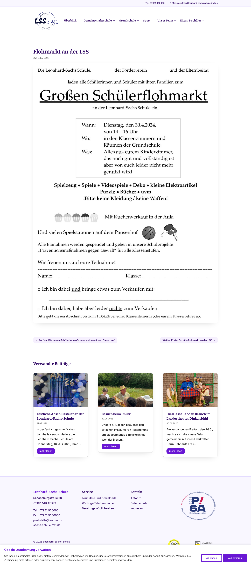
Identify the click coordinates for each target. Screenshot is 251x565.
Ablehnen (211, 557)
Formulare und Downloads (99, 498)
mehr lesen (45, 450)
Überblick (70, 20)
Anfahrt (136, 498)
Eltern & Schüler (190, 20)
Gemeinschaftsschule (98, 20)
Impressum (138, 508)
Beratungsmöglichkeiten (98, 508)
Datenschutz (139, 503)
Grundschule (127, 20)
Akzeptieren (235, 557)
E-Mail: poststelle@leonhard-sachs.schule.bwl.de (194, 3)
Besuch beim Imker (116, 414)
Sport (146, 20)
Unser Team (165, 20)
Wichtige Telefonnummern (99, 503)
